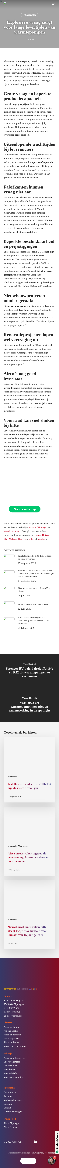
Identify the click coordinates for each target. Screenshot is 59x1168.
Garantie (8, 1103)
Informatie (29, 15)
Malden (13, 538)
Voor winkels (10, 1073)
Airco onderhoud (12, 1034)
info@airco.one (15, 1015)
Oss (20, 538)
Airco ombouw (11, 1042)
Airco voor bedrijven (14, 1058)
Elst (6, 538)
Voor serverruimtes (13, 1077)
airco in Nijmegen (38, 527)
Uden (31, 538)
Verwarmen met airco (15, 1046)
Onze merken (10, 1092)
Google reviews (42, 1161)
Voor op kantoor (12, 1061)
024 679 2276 (13, 1012)
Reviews (8, 1096)
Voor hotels (9, 1069)
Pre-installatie (11, 1030)
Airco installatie (12, 1027)
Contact (7, 1107)
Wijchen (42, 538)
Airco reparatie (11, 1038)
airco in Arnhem (12, 531)
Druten (37, 535)
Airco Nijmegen (12, 1123)
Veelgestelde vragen (14, 1100)
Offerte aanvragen (13, 1111)
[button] (53, 3)
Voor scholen (10, 1065)
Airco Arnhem (11, 1127)
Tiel (25, 538)
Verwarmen (23, 846)
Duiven (46, 535)
